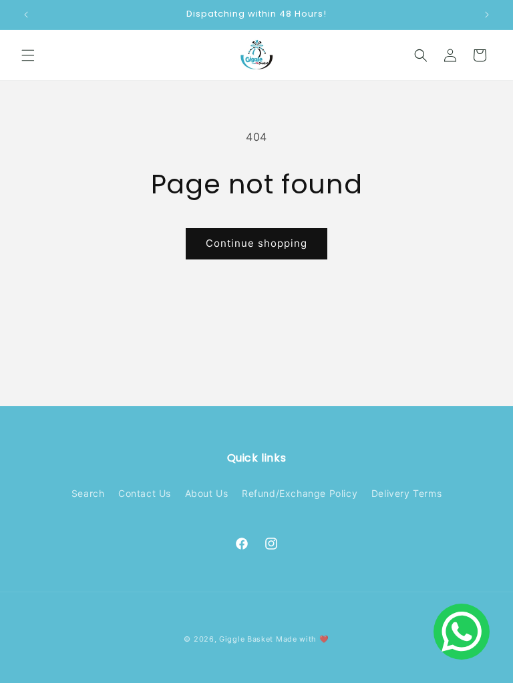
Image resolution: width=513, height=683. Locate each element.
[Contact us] (462, 632)
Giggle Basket (246, 639)
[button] (28, 55)
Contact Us (144, 493)
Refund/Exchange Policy (299, 493)
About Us (206, 493)
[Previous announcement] (26, 14)
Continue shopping (256, 243)
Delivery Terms (406, 493)
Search (88, 493)
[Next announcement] (487, 14)
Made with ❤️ (302, 639)
